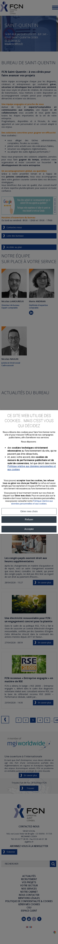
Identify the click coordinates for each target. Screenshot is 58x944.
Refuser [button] (29, 519)
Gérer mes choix (29, 511)
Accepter (29, 529)
